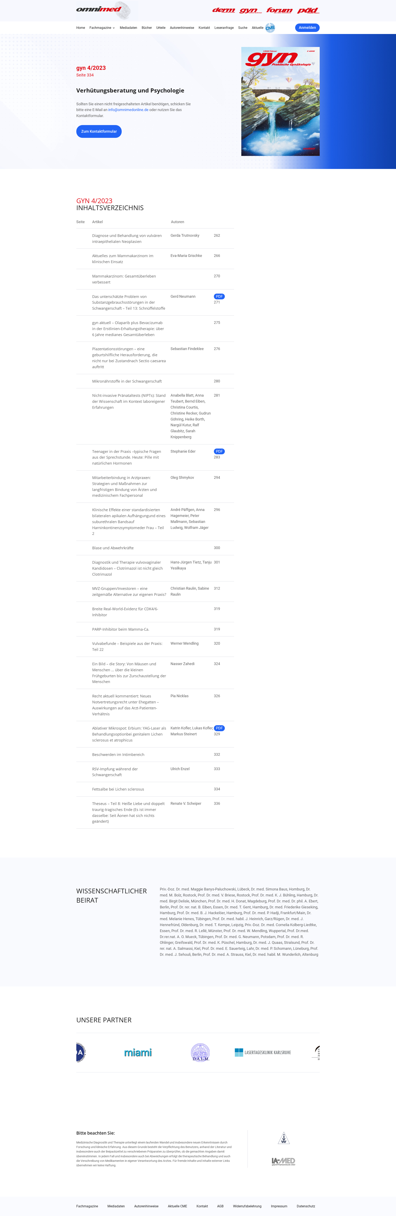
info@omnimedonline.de (128, 110)
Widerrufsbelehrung (247, 1206)
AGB (220, 1206)
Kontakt (204, 28)
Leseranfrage (224, 28)
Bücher (147, 28)
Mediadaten (128, 28)
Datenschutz (306, 1206)
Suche (242, 28)
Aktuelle (257, 28)
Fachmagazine (100, 28)
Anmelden (307, 27)
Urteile (160, 28)
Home (80, 28)
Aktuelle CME (177, 1206)
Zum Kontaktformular (99, 131)
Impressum (279, 1206)
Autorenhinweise (182, 28)
